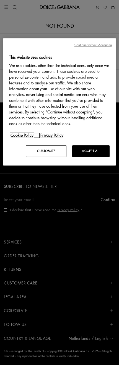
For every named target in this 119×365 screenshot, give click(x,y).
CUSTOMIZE (46, 151)
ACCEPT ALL (91, 151)
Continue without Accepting (93, 44)
